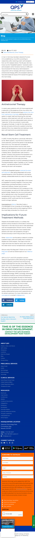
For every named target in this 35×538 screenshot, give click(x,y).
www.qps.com (6, 295)
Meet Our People (5, 354)
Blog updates (7, 506)
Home (2, 39)
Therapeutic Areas (5, 386)
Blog (2, 356)
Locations (3, 352)
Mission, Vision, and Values (8, 346)
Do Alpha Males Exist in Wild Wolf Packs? (27, 317)
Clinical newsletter (9, 504)
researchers (9, 237)
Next (32, 315)
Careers (3, 358)
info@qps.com (20, 295)
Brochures (3, 393)
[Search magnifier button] (26, 14)
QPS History (4, 348)
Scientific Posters (5, 409)
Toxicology (3, 374)
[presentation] (12, 514)
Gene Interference (8, 52)
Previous (4, 315)
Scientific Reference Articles (8, 411)
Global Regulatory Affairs (7, 384)
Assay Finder (4, 366)
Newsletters (4, 407)
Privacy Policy (4, 360)
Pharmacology (5, 372)
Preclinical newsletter (10, 502)
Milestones (4, 350)
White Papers (4, 417)
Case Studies (4, 395)
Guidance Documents (7, 401)
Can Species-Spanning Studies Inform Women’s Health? (8, 319)
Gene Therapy (19, 52)
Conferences (4, 397)
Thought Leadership (6, 413)
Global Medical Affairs (6, 382)
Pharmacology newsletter (11, 500)
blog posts (5, 251)
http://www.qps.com (21, 489)
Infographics (4, 403)
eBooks (3, 399)
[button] (8, 300)
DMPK (2, 368)
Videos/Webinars (5, 415)
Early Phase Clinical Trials (7, 380)
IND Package (4, 370)
